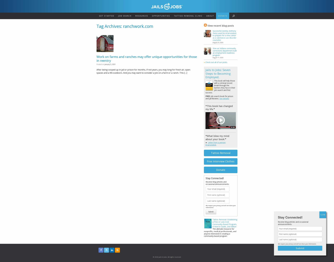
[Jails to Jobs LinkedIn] (111, 250)
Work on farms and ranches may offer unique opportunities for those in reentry (147, 59)
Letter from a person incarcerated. (215, 143)
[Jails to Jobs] (167, 6)
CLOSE (322, 215)
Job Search (124, 16)
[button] (233, 16)
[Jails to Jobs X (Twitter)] (106, 250)
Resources (141, 16)
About (210, 16)
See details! (224, 98)
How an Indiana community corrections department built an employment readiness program (225, 51)
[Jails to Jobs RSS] (117, 250)
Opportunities (161, 16)
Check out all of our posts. (216, 62)
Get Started (106, 16)
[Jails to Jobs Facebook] (101, 250)
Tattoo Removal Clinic (188, 16)
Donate (222, 16)
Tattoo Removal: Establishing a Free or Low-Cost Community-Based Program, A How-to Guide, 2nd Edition (225, 223)
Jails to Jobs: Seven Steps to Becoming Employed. (218, 73)
